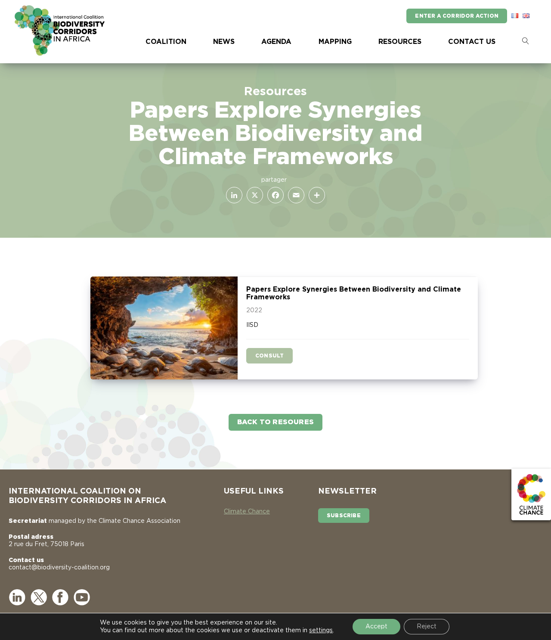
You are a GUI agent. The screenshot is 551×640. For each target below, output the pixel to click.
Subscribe (344, 515)
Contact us (471, 41)
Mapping (335, 41)
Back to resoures (275, 422)
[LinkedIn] (232, 195)
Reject (426, 627)
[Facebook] (274, 195)
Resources (399, 41)
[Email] (294, 195)
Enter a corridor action (456, 16)
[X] (253, 195)
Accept (376, 627)
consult (269, 355)
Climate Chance (247, 512)
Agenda (276, 41)
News (224, 41)
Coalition (165, 41)
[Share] (315, 195)
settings (321, 631)
